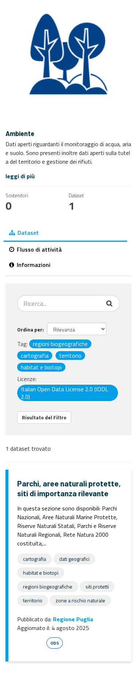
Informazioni (32, 264)
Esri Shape (31, 643)
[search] (110, 303)
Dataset (27, 232)
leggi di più (20, 176)
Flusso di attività (38, 249)
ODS (54, 643)
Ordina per (29, 329)
